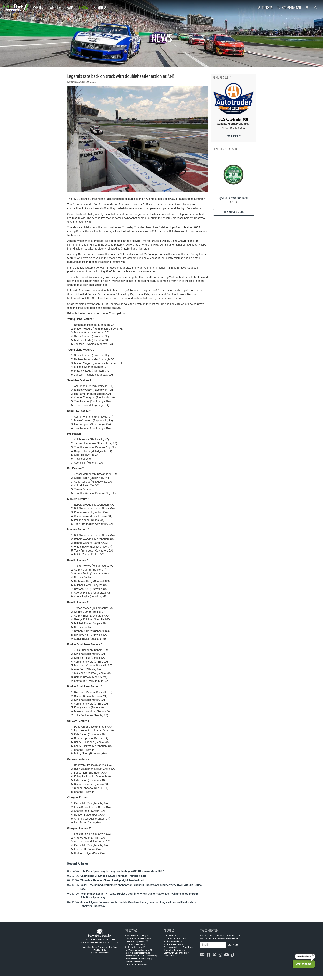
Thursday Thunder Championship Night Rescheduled (112, 880)
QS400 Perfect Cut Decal (233, 198)
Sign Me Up (233, 945)
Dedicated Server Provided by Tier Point (100, 947)
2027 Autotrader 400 (233, 120)
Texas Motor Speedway (135, 964)
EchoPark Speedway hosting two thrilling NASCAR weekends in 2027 (122, 871)
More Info (232, 136)
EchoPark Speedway (134, 944)
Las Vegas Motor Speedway (137, 950)
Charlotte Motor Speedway (137, 938)
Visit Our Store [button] (235, 212)
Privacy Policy (99, 949)
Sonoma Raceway (133, 961)
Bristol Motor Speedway (135, 935)
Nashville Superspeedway (136, 952)
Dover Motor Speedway (135, 941)
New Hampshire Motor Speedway (140, 955)
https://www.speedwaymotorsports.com (99, 942)
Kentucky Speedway (134, 947)
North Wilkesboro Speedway (137, 958)
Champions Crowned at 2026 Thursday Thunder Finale (113, 875)
